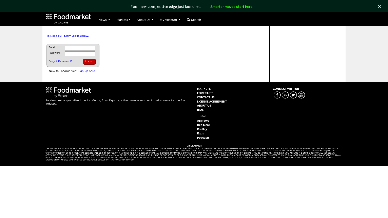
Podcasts (203, 137)
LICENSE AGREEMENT (212, 101)
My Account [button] (169, 20)
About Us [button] (144, 20)
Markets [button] (122, 20)
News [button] (103, 20)
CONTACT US (205, 97)
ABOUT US (204, 105)
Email (52, 47)
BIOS (200, 109)
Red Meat (203, 125)
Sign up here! (87, 70)
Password (54, 52)
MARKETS (204, 88)
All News (203, 120)
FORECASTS (205, 93)
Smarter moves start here (231, 7)
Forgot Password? (60, 61)
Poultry (202, 129)
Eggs (200, 133)
